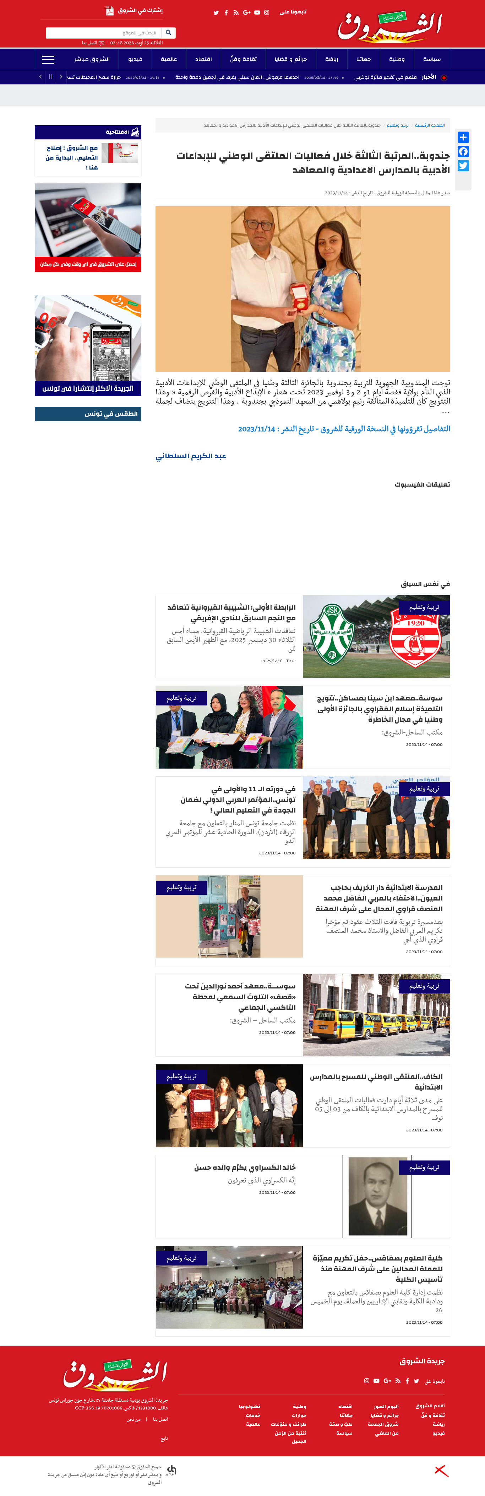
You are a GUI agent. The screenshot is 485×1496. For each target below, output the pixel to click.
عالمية (169, 59)
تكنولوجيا (249, 1407)
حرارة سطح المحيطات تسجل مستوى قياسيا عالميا (123, 77)
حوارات (298, 1416)
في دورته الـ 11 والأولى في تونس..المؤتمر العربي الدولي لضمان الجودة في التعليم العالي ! (238, 799)
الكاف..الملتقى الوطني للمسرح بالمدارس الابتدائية (376, 1082)
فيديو (135, 59)
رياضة (331, 59)
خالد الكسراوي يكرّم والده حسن (245, 1167)
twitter (216, 13)
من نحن (134, 1419)
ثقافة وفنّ (243, 59)
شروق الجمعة (383, 1424)
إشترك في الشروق (140, 10)
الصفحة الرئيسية (430, 125)
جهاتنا (363, 59)
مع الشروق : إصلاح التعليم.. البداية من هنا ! (71, 157)
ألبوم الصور (386, 1407)
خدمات (253, 1416)
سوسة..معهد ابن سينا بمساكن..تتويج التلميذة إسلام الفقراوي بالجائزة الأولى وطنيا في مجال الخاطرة (380, 709)
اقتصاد (203, 59)
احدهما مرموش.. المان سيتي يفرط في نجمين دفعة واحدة (293, 77)
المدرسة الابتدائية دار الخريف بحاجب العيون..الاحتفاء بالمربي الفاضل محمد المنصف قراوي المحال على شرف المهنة (379, 898)
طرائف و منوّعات (288, 1424)
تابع (164, 1438)
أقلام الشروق (430, 1406)
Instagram (266, 13)
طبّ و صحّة (341, 1424)
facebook (226, 13)
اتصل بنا (89, 43)
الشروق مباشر (92, 59)
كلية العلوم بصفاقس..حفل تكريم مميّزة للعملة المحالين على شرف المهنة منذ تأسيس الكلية (378, 1269)
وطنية (397, 59)
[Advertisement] (88, 529)
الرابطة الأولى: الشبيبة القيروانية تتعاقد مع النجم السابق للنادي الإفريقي (232, 613)
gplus (246, 13)
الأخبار (429, 77)
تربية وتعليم (398, 125)
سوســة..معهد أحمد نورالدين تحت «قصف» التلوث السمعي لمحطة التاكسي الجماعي (240, 997)
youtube (257, 13)
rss (235, 13)
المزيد (48, 60)
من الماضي (387, 1433)
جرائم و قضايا (291, 59)
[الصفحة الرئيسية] (393, 21)
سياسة (432, 59)
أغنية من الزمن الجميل (290, 1437)
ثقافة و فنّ (433, 1416)
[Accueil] (113, 1373)
